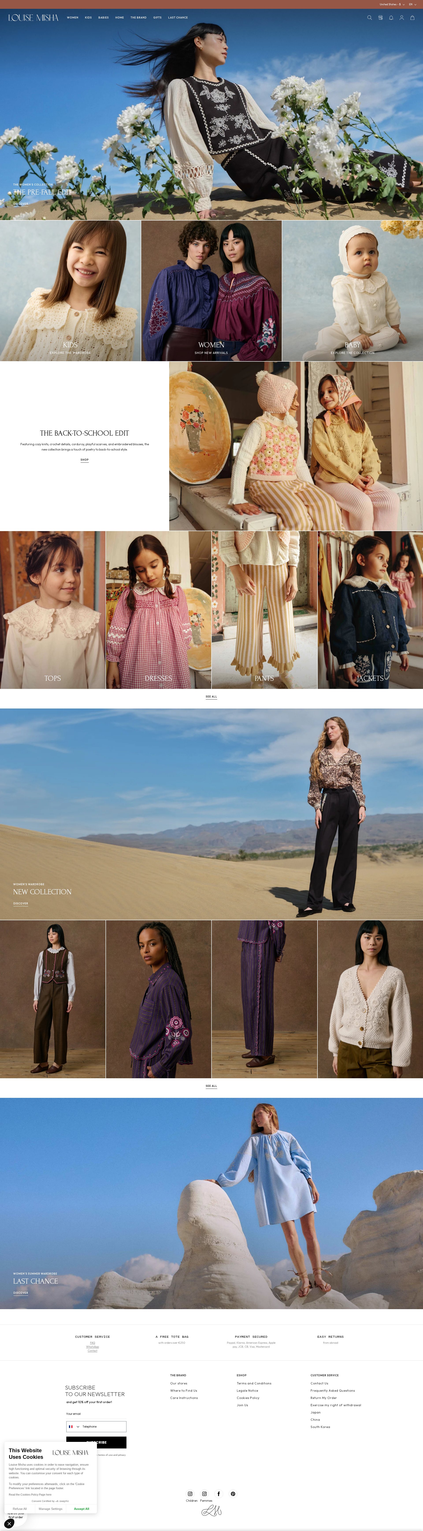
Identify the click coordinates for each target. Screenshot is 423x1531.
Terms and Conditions (254, 1383)
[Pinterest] (233, 1493)
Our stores (178, 1383)
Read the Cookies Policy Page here (30, 1494)
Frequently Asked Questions (333, 1391)
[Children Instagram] (190, 1493)
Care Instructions (184, 1398)
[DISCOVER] (53, 999)
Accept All (81, 1509)
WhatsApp (92, 1346)
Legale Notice (247, 1391)
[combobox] (73, 1426)
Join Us (242, 1405)
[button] (369, 17)
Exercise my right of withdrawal (336, 1405)
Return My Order (324, 1398)
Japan (316, 1412)
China (315, 1420)
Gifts (157, 17)
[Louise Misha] (33, 17)
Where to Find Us (183, 1391)
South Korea (320, 1427)
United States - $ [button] (390, 4)
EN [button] (410, 4)
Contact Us (319, 1383)
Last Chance (178, 17)
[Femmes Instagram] (204, 1493)
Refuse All (20, 1509)
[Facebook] (218, 1493)
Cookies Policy (248, 1398)
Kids (88, 17)
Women (72, 17)
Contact (92, 1350)
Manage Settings (50, 1509)
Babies (103, 17)
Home (119, 17)
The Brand (139, 17)
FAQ (92, 1342)
